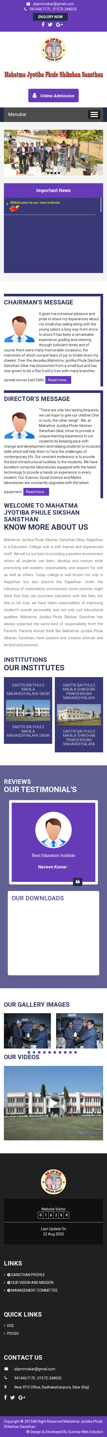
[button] (94, 114)
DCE (10, 1326)
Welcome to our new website (36, 203)
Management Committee (34, 1290)
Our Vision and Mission (32, 1283)
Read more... (58, 380)
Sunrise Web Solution (85, 1432)
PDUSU (13, 1333)
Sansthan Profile (27, 1275)
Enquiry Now (50, 17)
